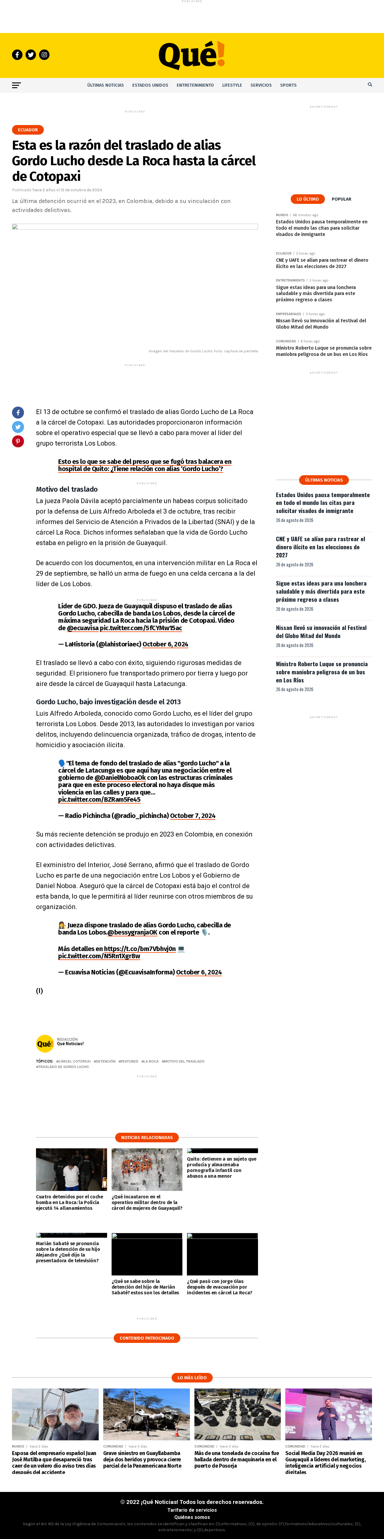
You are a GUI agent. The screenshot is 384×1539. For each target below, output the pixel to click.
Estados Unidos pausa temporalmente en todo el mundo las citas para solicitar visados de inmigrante (323, 502)
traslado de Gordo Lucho (63, 1067)
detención (106, 1061)
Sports (288, 85)
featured (129, 1061)
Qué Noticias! (70, 1043)
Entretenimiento (195, 85)
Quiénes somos (192, 1517)
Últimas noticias (105, 85)
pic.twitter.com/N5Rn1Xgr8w (99, 956)
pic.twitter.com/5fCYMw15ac (141, 628)
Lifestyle (232, 85)
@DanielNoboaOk (120, 778)
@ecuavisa (83, 628)
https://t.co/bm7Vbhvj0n (140, 949)
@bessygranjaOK (132, 932)
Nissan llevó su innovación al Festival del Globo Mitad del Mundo (321, 631)
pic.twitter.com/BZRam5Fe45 (99, 799)
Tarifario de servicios (192, 1510)
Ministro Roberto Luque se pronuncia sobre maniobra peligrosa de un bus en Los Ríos (322, 671)
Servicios (261, 85)
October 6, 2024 (165, 644)
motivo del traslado (184, 1061)
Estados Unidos (150, 85)
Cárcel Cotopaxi (74, 1061)
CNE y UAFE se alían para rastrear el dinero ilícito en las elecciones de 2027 (320, 546)
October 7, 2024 (192, 816)
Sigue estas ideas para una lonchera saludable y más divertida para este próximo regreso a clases (321, 591)
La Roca (151, 1061)
